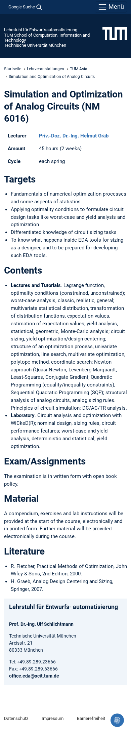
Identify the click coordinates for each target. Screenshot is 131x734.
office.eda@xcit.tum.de (34, 676)
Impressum (52, 718)
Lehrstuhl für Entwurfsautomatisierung (40, 29)
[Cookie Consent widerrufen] (117, 720)
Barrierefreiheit (91, 718)
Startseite (12, 69)
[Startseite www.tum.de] (114, 33)
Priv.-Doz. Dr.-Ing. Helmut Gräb (73, 136)
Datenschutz (16, 718)
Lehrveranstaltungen (45, 69)
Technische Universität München (35, 45)
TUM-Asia (78, 69)
